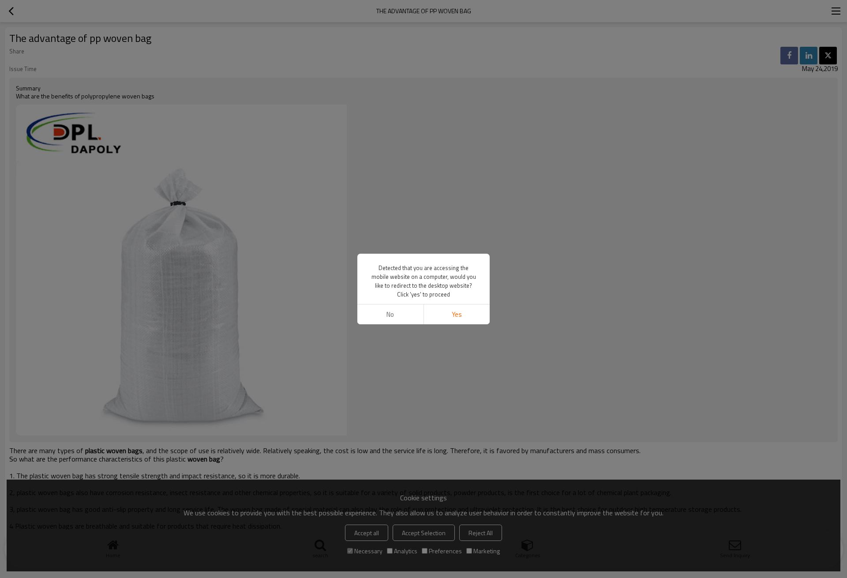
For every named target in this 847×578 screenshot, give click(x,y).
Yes (457, 314)
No (390, 314)
